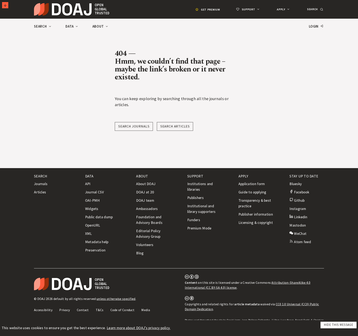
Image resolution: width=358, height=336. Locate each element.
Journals (40, 184)
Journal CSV (94, 192)
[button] (314, 9)
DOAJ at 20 (145, 192)
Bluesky (295, 184)
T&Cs (99, 310)
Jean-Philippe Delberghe (256, 319)
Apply (281, 9)
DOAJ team (145, 200)
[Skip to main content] (5, 5)
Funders (193, 220)
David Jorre (233, 319)
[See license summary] (192, 277)
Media (145, 310)
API (88, 184)
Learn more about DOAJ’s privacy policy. (139, 328)
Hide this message (338, 325)
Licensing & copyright (255, 222)
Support (248, 9)
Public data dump (99, 217)
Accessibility (43, 310)
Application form (251, 184)
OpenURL (92, 225)
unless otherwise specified (116, 299)
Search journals (134, 126)
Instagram (297, 208)
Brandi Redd (302, 319)
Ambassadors (147, 208)
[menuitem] (207, 9)
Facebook (301, 192)
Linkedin (300, 217)
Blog (140, 253)
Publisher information (255, 214)
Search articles (175, 126)
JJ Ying (275, 319)
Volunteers (144, 245)
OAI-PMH (92, 200)
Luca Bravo (287, 319)
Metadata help (97, 242)
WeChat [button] (299, 233)
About (98, 26)
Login (313, 26)
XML (88, 233)
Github (299, 200)
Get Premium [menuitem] (210, 9)
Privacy (64, 310)
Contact (83, 310)
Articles (40, 192)
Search (41, 26)
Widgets (91, 208)
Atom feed (302, 242)
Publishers (195, 197)
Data (69, 26)
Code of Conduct (122, 310)
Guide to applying (252, 192)
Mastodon (297, 225)
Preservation (95, 250)
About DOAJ (145, 184)
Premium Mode (199, 228)
